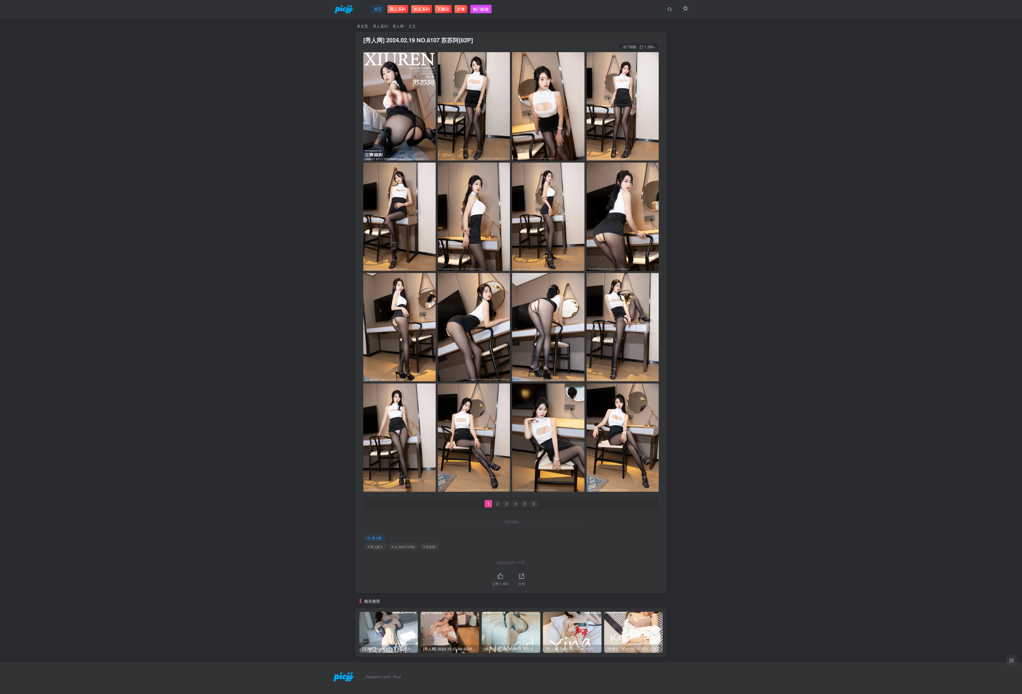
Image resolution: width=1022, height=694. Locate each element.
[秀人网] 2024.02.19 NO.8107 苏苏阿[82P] (418, 40)
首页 (364, 26)
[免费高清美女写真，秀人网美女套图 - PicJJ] (344, 676)
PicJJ (397, 677)
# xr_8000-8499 (403, 546)
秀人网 (398, 26)
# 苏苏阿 (429, 546)
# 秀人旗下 (375, 546)
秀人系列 (380, 26)
